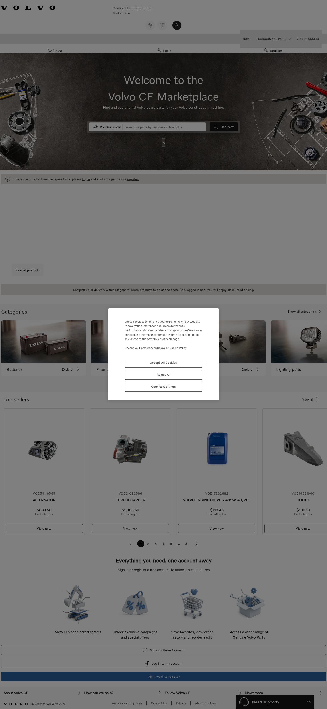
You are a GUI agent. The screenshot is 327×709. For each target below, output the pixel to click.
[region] (163, 354)
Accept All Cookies (163, 363)
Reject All (163, 375)
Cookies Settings (163, 387)
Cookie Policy (177, 348)
